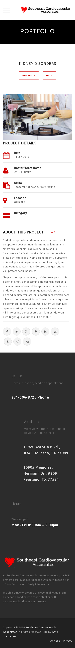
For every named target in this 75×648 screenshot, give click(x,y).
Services (54, 640)
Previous (28, 75)
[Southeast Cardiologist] (38, 10)
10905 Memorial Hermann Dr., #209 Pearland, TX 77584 (41, 473)
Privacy (67, 640)
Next (49, 75)
